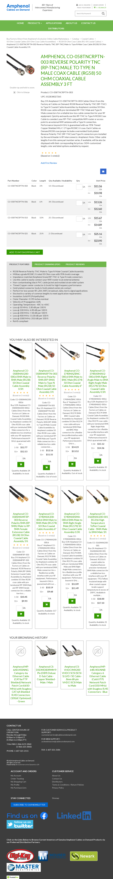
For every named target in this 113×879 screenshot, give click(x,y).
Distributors (56, 28)
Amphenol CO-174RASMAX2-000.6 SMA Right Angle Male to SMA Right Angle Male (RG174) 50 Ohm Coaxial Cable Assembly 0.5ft (97, 381)
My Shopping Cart (18, 781)
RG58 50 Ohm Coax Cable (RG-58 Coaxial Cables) (80, 41)
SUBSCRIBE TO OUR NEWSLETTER (29, 805)
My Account (16, 775)
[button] (99, 7)
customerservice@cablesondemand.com (58, 735)
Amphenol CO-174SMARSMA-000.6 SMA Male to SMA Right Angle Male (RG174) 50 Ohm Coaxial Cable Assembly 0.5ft (72, 523)
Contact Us (88, 23)
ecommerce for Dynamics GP (28, 764)
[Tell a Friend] (103, 171)
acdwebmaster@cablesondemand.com (58, 741)
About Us (71, 23)
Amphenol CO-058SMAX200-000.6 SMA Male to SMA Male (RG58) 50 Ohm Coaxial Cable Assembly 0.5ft (21, 379)
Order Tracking (17, 778)
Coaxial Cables (87, 39)
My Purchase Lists (18, 788)
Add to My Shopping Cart (24, 252)
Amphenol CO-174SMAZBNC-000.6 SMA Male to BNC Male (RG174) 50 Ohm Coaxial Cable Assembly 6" (72, 378)
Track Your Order (84, 7)
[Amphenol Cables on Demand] (18, 7)
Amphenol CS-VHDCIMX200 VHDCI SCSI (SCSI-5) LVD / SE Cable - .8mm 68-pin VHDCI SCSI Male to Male (72, 676)
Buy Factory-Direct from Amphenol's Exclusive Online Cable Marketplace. (38, 39)
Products (34, 23)
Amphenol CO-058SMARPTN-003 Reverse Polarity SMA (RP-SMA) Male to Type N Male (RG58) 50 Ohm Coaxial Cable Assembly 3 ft (46, 381)
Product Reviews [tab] (75, 264)
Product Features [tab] (19, 264)
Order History (98, 5)
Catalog (75, 39)
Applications (54, 23)
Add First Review (49, 163)
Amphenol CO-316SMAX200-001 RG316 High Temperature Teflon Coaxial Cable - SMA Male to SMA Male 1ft (98, 523)
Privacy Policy (58, 788)
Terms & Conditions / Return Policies (68, 785)
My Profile (15, 785)
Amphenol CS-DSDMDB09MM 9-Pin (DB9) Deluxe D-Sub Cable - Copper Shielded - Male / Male (46, 674)
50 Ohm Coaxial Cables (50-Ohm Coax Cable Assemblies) (31, 41)
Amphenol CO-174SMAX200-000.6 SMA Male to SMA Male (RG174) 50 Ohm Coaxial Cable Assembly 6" (46, 521)
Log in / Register (84, 5)
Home (20, 23)
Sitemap (55, 798)
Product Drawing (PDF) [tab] (47, 264)
